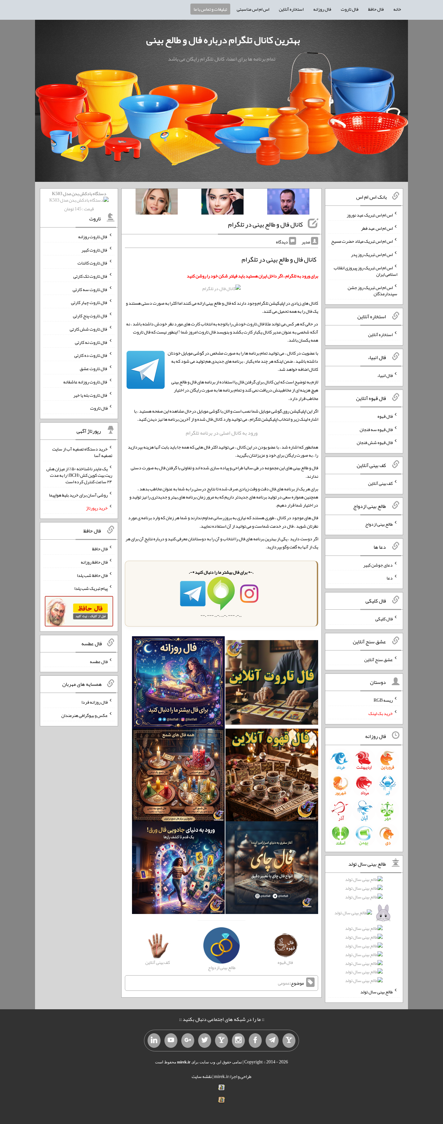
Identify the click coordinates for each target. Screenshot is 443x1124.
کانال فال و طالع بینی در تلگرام (265, 224)
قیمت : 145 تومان (79, 201)
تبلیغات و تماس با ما (210, 9)
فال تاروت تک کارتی (90, 276)
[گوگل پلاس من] (187, 1040)
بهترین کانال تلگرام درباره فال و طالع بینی (223, 40)
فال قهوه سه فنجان (376, 429)
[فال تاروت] (271, 683)
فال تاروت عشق (94, 368)
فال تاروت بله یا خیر (90, 394)
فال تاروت (349, 9)
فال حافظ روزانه (94, 562)
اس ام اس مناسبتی (253, 9)
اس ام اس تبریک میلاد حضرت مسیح (362, 241)
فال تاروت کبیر (94, 249)
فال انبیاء (385, 375)
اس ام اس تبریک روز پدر (372, 254)
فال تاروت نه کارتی (91, 341)
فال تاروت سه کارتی (90, 289)
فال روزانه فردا (94, 702)
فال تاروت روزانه (93, 236)
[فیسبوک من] (255, 1040)
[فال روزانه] (178, 683)
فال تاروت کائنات (93, 262)
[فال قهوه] (271, 776)
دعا (390, 577)
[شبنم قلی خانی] (157, 202)
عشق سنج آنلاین (378, 659)
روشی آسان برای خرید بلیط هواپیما (78, 494)
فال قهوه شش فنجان (375, 442)
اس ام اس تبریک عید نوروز (370, 214)
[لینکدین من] (154, 1040)
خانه (397, 9)
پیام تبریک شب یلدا (91, 588)
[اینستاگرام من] (238, 1040)
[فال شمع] (178, 776)
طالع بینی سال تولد (376, 991)
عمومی (284, 983)
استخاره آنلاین (291, 9)
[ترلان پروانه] (222, 202)
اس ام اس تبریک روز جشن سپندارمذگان (372, 290)
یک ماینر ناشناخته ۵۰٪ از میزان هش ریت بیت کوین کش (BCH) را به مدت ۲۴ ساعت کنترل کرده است (79, 475)
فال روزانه (322, 9)
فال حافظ (376, 9)
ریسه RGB (383, 700)
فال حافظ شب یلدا (92, 575)
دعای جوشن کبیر (378, 564)
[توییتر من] (204, 1040)
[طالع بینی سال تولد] (364, 932)
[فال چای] (271, 869)
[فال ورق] (178, 869)
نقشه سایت (202, 1076)
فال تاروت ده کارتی (91, 355)
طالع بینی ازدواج (379, 524)
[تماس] (221, 1040)
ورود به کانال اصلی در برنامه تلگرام (221, 432)
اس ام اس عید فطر (377, 227)
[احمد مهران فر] (288, 202)
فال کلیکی (384, 618)
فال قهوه (385, 416)
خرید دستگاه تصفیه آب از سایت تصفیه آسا (82, 452)
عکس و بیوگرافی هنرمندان (84, 715)
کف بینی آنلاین (380, 483)
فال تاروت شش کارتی (89, 329)
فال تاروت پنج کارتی (90, 315)
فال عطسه (99, 661)
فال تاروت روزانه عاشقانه (85, 381)
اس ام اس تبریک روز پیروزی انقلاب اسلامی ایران (365, 271)
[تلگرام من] (272, 1040)
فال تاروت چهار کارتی (89, 302)
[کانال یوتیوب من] (170, 1040)
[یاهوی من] (288, 1040)
